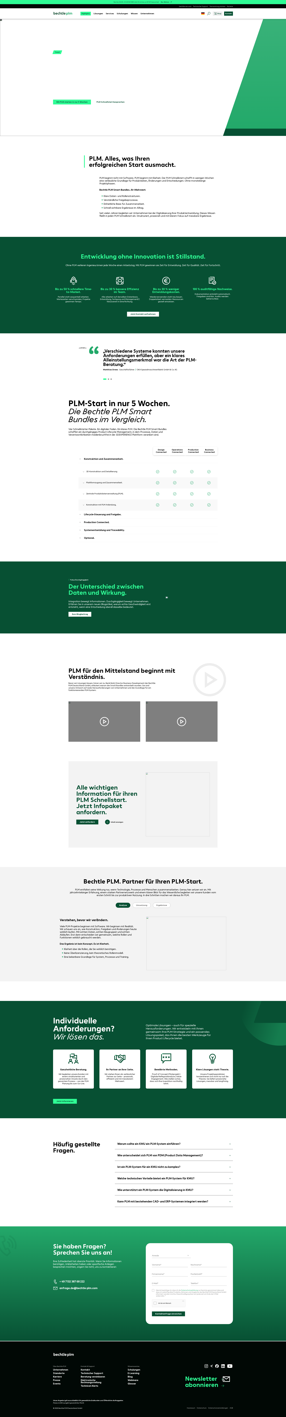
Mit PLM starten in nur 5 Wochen (72, 102)
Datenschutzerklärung (189, 1290)
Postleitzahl (196, 1274)
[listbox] (171, 1254)
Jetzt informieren (65, 1101)
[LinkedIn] (223, 1366)
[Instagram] (206, 1366)
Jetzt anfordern (87, 822)
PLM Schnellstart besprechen (111, 102)
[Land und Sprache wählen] (203, 13)
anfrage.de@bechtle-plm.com (78, 1288)
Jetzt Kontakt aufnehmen (143, 314)
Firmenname (158, 1274)
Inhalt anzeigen (117, 822)
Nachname (196, 1265)
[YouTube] (230, 1366)
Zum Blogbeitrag (80, 614)
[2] (108, 379)
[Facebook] (217, 1366)
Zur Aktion (165, 2)
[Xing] (211, 1366)
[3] (111, 379)
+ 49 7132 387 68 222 (72, 1281)
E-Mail (154, 1283)
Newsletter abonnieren (201, 1381)
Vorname (156, 1265)
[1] (104, 379)
